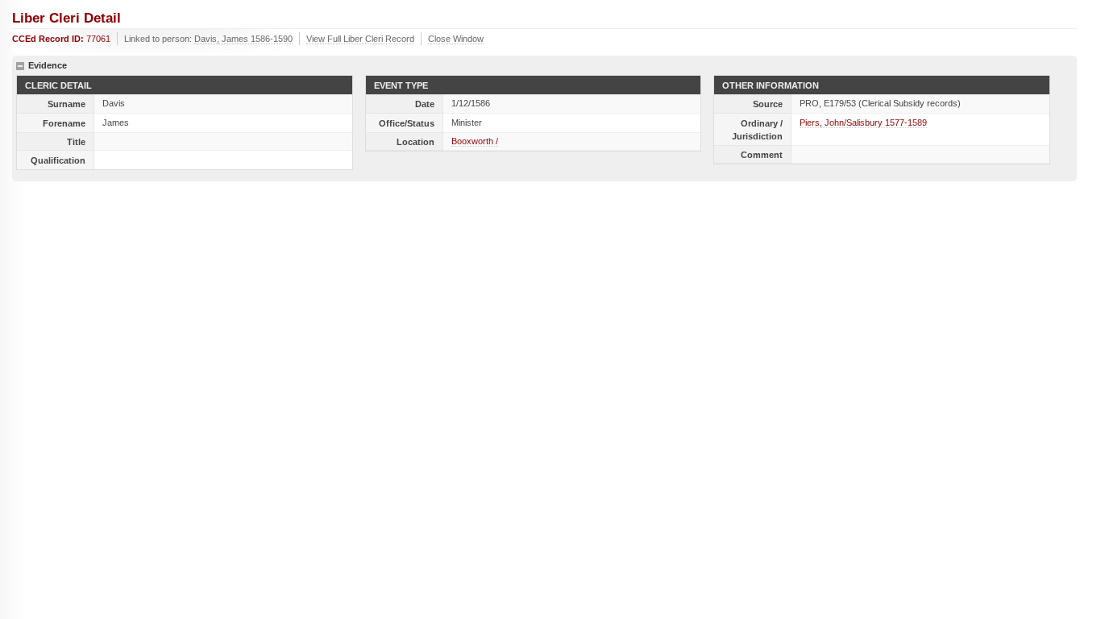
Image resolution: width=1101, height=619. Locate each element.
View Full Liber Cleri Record (360, 39)
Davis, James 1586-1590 (243, 39)
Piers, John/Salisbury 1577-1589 (863, 122)
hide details (20, 66)
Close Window (456, 39)
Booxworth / (474, 141)
